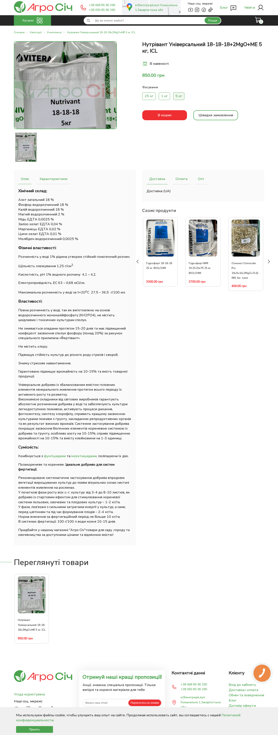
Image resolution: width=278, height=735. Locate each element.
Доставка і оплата (243, 690)
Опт (201, 179)
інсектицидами (84, 456)
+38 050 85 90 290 (102, 10)
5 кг (178, 96)
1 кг (164, 96)
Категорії (36, 32)
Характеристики (53, 179)
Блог (233, 700)
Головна (19, 32)
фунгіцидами (55, 456)
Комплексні (54, 32)
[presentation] (137, 261)
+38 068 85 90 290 (102, 5)
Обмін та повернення (246, 695)
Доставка (157, 179)
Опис (25, 179)
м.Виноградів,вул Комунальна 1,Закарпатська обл (156, 7)
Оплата (181, 179)
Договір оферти (242, 705)
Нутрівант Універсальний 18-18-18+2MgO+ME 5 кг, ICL (101, 32)
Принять (34, 729)
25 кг (149, 96)
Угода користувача (29, 694)
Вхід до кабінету (242, 684)
